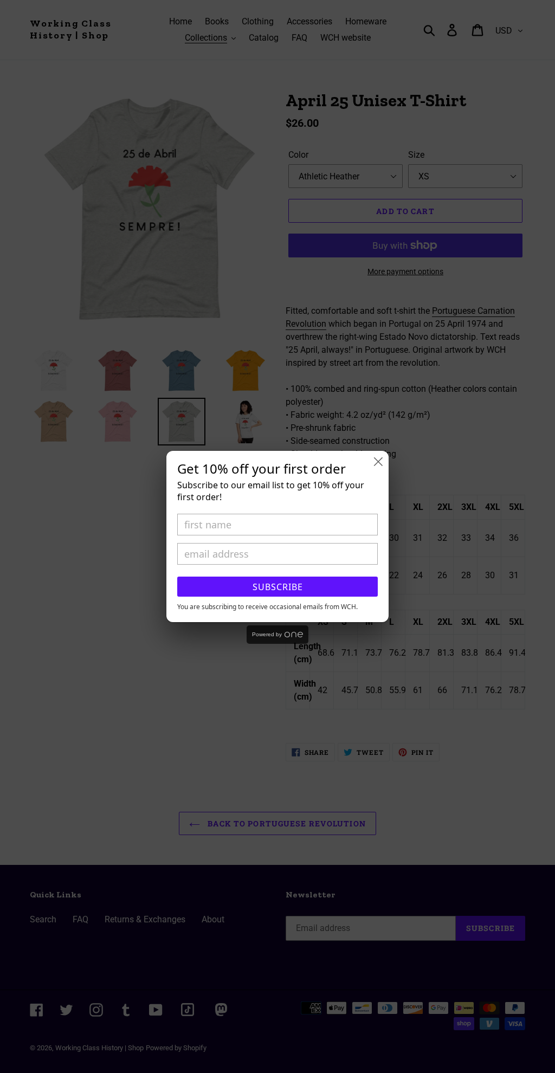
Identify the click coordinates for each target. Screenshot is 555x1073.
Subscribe (278, 587)
